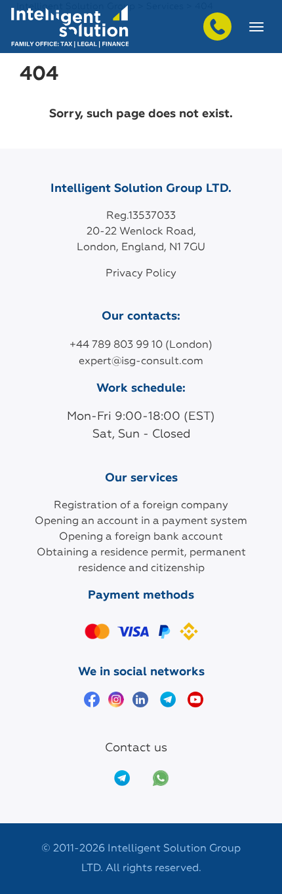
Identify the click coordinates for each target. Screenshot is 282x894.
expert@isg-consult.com (141, 361)
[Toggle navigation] (256, 27)
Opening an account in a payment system (141, 521)
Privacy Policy (141, 274)
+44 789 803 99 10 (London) (141, 345)
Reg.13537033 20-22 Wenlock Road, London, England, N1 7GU (141, 232)
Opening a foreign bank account (141, 537)
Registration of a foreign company (141, 505)
